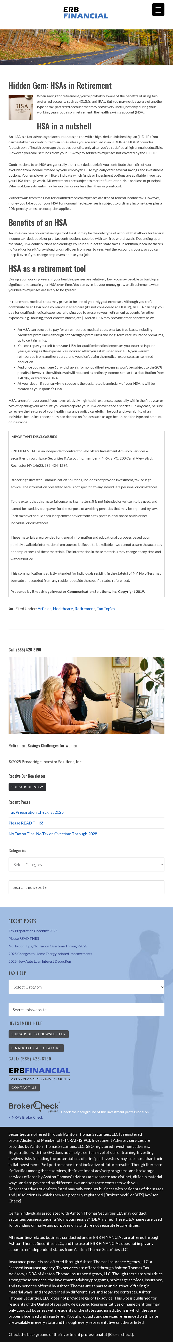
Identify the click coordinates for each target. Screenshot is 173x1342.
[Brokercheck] (117, 1194)
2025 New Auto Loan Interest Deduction (40, 961)
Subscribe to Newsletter (38, 1034)
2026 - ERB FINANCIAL (86, 13)
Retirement (85, 608)
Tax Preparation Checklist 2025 (36, 812)
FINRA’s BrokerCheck (26, 1117)
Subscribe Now (27, 787)
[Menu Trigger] (158, 9)
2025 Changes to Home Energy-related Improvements (50, 953)
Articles (44, 608)
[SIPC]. (85, 1140)
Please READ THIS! (26, 822)
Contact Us (24, 1087)
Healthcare (63, 608)
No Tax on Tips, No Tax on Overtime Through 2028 (53, 833)
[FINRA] (68, 1140)
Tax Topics (106, 608)
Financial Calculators (36, 1048)
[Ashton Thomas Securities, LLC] (91, 1134)
